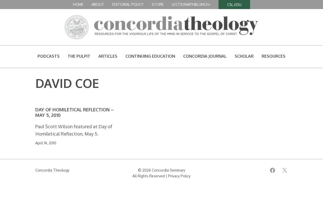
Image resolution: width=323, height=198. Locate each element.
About (98, 4)
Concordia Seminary (168, 170)
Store (158, 4)
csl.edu (234, 4)
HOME (78, 4)
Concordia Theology (52, 170)
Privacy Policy (179, 176)
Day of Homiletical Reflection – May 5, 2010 (74, 112)
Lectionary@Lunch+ (191, 4)
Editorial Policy (128, 4)
